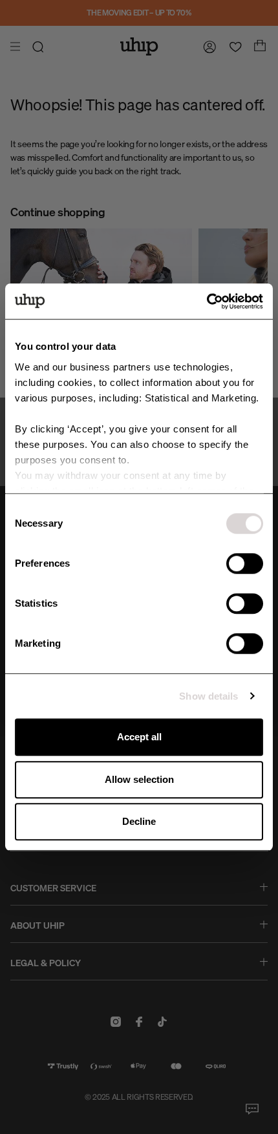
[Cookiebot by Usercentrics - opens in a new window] (206, 301)
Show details (208, 696)
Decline (139, 821)
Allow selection (139, 779)
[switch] (244, 563)
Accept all (139, 736)
